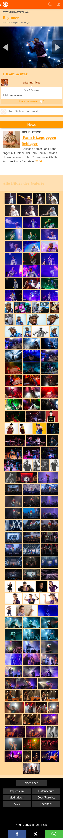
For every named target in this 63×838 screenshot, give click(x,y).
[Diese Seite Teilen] (17, 834)
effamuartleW (31, 82)
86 (40, 161)
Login (58, 4)
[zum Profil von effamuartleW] (4, 82)
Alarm (22, 101)
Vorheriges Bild (10, 47)
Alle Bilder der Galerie (23, 183)
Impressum (17, 791)
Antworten (32, 101)
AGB (17, 803)
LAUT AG (40, 825)
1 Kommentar (15, 74)
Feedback (46, 803)
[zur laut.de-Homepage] (4, 4)
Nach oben (31, 783)
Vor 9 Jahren (31, 90)
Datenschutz (46, 791)
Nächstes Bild (31, 47)
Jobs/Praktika (46, 797)
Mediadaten (16, 797)
